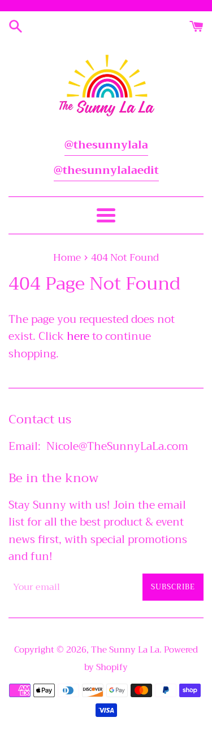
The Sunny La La (125, 649)
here (78, 336)
